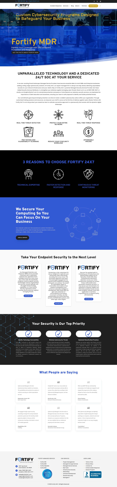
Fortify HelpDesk (29, 45)
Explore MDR (28, 296)
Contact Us (93, 6)
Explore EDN (58, 303)
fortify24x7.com (27, 474)
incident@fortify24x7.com (26, 478)
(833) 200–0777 (28, 472)
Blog (72, 6)
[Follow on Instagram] (100, 1)
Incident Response (56, 6)
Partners (84, 6)
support (21, 476)
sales (20, 474)
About (77, 6)
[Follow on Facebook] (94, 1)
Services (65, 6)
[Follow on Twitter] (97, 1)
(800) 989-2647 (22, 1)
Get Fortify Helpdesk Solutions (25, 62)
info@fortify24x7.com (33, 1)
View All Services (22, 237)
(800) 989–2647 (26, 470)
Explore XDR (88, 299)
